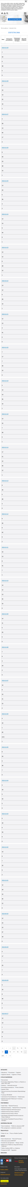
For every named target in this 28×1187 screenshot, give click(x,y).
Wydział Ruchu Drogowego (19, 1107)
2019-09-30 (5, 913)
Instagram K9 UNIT (10, 1160)
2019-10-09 (5, 614)
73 (25, 1048)
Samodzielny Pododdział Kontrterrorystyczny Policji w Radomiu (12, 1116)
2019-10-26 (5, 147)
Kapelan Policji (5, 1089)
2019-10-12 (5, 514)
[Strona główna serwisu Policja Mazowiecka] (2, 13)
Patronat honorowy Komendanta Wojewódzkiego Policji (13, 1092)
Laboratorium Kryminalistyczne (9, 1096)
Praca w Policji (4, 1130)
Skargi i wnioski (19, 1142)
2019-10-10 (5, 580)
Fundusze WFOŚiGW (6, 1094)
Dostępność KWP (5, 1150)
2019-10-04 (5, 780)
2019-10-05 (5, 747)
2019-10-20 (5, 347)
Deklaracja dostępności (5, 1174)
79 (21, 1051)
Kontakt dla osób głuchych (7, 1142)
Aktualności (4, 1070)
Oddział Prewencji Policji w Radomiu (10, 1111)
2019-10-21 (5, 314)
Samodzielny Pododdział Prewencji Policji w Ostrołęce (12, 1119)
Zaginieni (18, 1072)
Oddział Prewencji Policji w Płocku (9, 1113)
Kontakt (3, 1136)
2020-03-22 (5, 281)
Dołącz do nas (4, 1133)
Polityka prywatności (18, 1174)
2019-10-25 (5, 181)
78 (17, 1051)
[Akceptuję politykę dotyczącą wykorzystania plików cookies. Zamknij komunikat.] (26, 1)
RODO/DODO (4, 1153)
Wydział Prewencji (13, 1105)
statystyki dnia (12, 28)
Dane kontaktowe (5, 1126)
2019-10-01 (5, 880)
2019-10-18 (5, 414)
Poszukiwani (12, 1072)
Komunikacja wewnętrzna (7, 1087)
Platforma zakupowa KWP (18, 1126)
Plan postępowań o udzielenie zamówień (11, 1128)
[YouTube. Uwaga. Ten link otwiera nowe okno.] (7, 1160)
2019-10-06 (5, 714)
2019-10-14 (5, 447)
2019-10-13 (5, 480)
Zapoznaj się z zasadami (19, 1172)
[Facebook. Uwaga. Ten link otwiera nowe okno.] (1, 1160)
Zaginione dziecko (5, 1074)
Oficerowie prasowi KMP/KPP (8, 1140)
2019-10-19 (5, 381)
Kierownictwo (4, 1080)
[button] (25, 13)
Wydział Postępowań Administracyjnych (11, 1109)
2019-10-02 (5, 847)
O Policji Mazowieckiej (6, 1077)
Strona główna (4, 28)
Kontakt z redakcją (4, 1169)
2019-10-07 (5, 680)
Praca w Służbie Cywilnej (16, 1133)
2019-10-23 (5, 247)
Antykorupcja (21, 1096)
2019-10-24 (5, 214)
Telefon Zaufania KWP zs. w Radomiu (10, 1148)
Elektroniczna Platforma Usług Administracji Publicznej (12, 1145)
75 (6, 1051)
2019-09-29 (5, 947)
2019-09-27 (5, 1013)
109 (2, 1055)
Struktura (3, 1085)
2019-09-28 (5, 980)
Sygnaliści (14, 1150)
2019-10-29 (5, 47)
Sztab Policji (4, 1105)
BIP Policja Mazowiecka (21, 1161)
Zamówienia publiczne (6, 1123)
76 (9, 1051)
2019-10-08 (5, 647)
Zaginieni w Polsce (16, 1074)
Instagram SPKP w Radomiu (1, 1163)
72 (21, 1048)
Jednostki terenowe (12, 1085)
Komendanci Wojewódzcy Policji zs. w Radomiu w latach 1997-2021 (13, 1082)
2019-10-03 (5, 814)
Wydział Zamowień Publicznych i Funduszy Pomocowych (11, 1099)
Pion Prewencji (4, 1103)
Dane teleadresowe (6, 1138)
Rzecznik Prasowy (17, 1138)
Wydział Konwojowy (6, 1107)
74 (2, 1051)
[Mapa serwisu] (5, 13)
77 (13, 1051)
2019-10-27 (5, 114)
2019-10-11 (5, 547)
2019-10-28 (5, 81)
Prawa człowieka (19, 1087)
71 (17, 1048)
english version (3, 1183)
